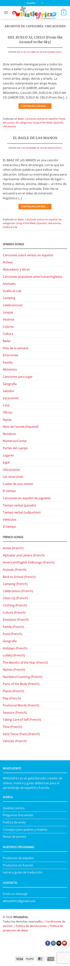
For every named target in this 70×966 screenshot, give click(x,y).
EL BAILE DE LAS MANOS (35, 138)
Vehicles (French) (15, 741)
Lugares (8, 455)
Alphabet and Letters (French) (24, 555)
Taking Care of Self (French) (22, 720)
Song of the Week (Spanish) (48, 122)
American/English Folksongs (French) (29, 562)
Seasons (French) (15, 712)
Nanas (7, 420)
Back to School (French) (19, 577)
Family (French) (13, 627)
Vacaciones (11, 398)
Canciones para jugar (18, 377)
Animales (9, 284)
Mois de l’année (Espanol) (20, 427)
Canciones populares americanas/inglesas (32, 277)
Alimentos (10, 369)
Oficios (7, 412)
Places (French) (13, 691)
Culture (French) (14, 612)
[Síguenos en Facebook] (47, 943)
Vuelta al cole (10, 227)
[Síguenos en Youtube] (64, 943)
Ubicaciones (9, 126)
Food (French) (12, 634)
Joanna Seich (55, 52)
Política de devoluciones (31, 926)
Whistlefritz (55, 147)
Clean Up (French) (15, 598)
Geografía (10, 384)
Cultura (8, 334)
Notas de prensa (14, 837)
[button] (6, 12)
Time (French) (12, 727)
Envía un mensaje (15, 894)
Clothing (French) (15, 605)
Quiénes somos (14, 808)
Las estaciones (13, 477)
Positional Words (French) (21, 705)
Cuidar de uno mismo (18, 484)
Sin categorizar (24, 122)
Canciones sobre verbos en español (28, 255)
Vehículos (9, 520)
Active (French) (13, 548)
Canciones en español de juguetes (27, 498)
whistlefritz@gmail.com (19, 901)
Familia (8, 362)
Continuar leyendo (35, 106)
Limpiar (8, 312)
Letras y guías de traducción (22, 872)
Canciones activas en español (41, 118)
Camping (9, 298)
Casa (6, 405)
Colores (8, 327)
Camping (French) (15, 584)
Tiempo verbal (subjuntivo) (22, 512)
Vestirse (8, 319)
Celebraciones (13, 305)
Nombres (9, 434)
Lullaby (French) (14, 655)
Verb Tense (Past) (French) (21, 734)
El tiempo (9, 491)
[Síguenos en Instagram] (53, 943)
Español (31, 2)
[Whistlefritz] (34, 12)
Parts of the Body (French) (21, 684)
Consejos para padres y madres (25, 829)
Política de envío (14, 822)
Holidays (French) (15, 648)
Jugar (6, 462)
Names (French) (14, 670)
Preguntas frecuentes (18, 815)
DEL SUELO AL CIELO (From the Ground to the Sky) (35, 39)
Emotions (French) (16, 620)
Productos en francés (18, 865)
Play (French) (12, 698)
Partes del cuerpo (15, 448)
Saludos (8, 391)
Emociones (10, 355)
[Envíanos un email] (58, 943)
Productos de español (18, 858)
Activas (8, 262)
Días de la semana (15, 348)
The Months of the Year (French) (25, 662)
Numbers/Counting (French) (22, 677)
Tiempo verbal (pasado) (19, 505)
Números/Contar (15, 441)
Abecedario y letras (16, 269)
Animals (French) (14, 570)
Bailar (21, 118)
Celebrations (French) (18, 591)
